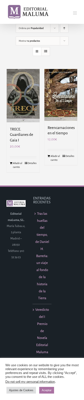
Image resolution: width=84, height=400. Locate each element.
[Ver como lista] (45, 51)
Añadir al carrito (17, 165)
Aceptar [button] (46, 390)
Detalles (32, 163)
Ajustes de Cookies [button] (21, 390)
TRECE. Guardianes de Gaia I (21, 134)
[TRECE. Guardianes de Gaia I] (23, 95)
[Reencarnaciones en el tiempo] (60, 95)
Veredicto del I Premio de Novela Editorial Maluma (42, 331)
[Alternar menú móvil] (75, 13)
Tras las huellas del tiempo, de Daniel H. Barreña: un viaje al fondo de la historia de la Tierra (42, 256)
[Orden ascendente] (64, 28)
